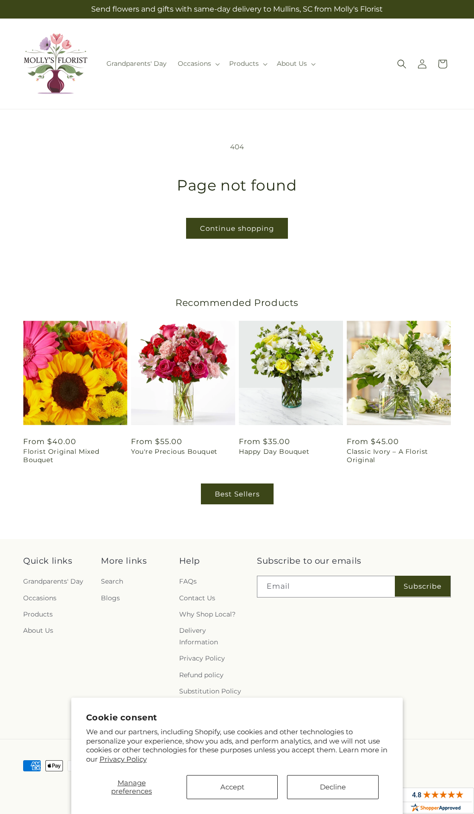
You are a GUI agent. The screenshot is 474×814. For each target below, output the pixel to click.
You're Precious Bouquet (174, 451)
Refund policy (201, 675)
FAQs (188, 581)
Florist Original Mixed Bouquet (61, 455)
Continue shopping (237, 228)
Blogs (110, 598)
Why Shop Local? (207, 614)
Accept (232, 786)
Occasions (39, 598)
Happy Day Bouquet (274, 451)
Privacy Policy (123, 759)
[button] (198, 63)
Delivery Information (198, 636)
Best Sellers (237, 494)
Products (38, 614)
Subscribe (423, 586)
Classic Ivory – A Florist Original (387, 455)
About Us (38, 630)
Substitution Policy (210, 691)
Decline (333, 786)
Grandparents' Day (53, 581)
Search (112, 581)
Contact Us (197, 598)
